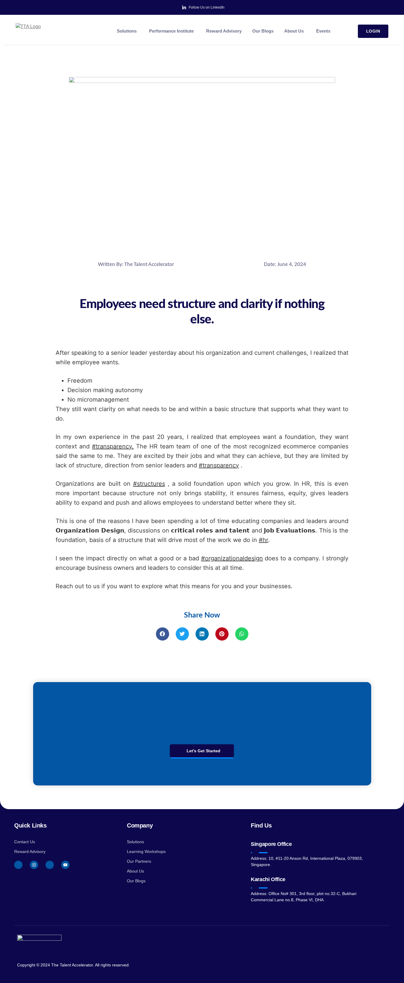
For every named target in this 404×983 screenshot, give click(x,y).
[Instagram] (34, 865)
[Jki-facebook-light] (18, 865)
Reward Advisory (224, 30)
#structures (149, 483)
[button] (162, 634)
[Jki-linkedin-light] (50, 865)
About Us (294, 30)
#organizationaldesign (232, 558)
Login (373, 31)
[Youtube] (65, 865)
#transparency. (113, 446)
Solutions (127, 30)
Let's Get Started (203, 750)
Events (323, 30)
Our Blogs (263, 30)
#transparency (219, 465)
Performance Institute (171, 30)
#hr (263, 539)
